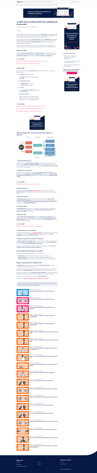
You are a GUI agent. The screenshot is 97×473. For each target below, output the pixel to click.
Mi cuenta (62, 461)
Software (39, 464)
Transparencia (18, 464)
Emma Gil (27, 26)
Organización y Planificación (23, 4)
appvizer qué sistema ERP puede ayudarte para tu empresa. (36, 278)
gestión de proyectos (37, 232)
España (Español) (66, 469)
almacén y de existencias (35, 190)
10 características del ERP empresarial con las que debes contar (31, 108)
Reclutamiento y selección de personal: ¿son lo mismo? (29, 184)
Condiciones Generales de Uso (21, 466)
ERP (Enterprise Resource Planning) (33, 4)
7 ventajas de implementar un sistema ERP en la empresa (29, 111)
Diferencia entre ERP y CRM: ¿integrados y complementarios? (30, 226)
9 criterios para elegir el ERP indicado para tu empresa (29, 63)
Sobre (39, 462)
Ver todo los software (72, 73)
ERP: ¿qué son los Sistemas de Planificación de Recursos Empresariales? (32, 61)
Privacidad (18, 462)
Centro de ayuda (63, 463)
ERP (19, 53)
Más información (37, 285)
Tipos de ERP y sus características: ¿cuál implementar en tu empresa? (32, 106)
